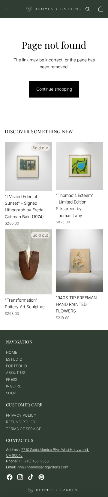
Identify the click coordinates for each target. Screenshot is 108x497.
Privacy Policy (21, 415)
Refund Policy (21, 422)
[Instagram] (20, 477)
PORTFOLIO (16, 366)
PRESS (11, 379)
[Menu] (7, 9)
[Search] (87, 9)
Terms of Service (23, 429)
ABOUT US (15, 372)
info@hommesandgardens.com (42, 467)
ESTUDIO (14, 359)
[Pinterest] (41, 477)
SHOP (11, 393)
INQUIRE (13, 386)
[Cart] (100, 9)
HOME (11, 352)
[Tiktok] (30, 477)
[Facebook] (9, 477)
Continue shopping (54, 89)
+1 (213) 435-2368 (34, 461)
